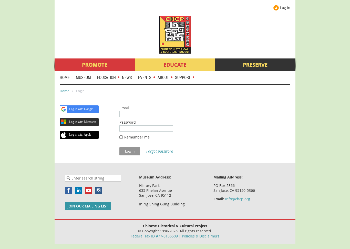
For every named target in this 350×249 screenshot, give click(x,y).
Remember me (137, 137)
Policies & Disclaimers (200, 236)
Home (64, 90)
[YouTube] (88, 190)
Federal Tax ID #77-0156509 (154, 236)
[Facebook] (68, 190)
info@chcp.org (237, 198)
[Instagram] (98, 190)
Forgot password (159, 151)
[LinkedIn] (78, 190)
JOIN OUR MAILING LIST (87, 206)
